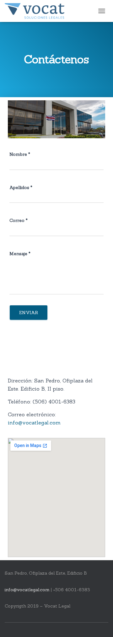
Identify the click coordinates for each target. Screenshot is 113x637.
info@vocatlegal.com (34, 422)
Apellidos (20, 187)
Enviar (28, 312)
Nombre (19, 154)
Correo (18, 220)
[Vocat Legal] (37, 11)
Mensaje (19, 253)
